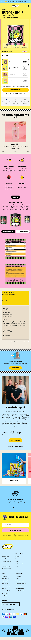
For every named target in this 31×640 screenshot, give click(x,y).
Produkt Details (6, 56)
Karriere (17, 566)
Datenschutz (18, 586)
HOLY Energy (5, 578)
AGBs (17, 578)
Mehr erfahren (15, 440)
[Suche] (25, 6)
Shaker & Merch (6, 591)
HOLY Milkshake (6, 586)
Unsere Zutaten (19, 559)
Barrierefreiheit (19, 588)
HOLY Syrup (5, 588)
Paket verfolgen (6, 566)
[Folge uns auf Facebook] (3, 604)
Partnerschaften (20, 564)
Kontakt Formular (6, 561)
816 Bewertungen (13, 17)
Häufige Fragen (6, 556)
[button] (5, 17)
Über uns (17, 556)
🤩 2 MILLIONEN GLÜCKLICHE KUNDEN (15, 1)
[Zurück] (3, 151)
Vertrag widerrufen (20, 583)
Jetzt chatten (15, 367)
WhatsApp (4, 559)
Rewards (17, 561)
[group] (15, 292)
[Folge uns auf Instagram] (7, 604)
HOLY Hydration (6, 583)
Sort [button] (4, 300)
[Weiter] (28, 151)
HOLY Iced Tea (5, 581)
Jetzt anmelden (15, 530)
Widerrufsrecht (19, 581)
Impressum (18, 576)
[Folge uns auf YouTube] (14, 604)
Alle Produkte (5, 593)
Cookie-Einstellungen (21, 591)
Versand (4, 564)
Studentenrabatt (6, 569)
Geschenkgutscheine (7, 596)
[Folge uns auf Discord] (10, 604)
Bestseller (4, 576)
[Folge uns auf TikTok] (17, 604)
